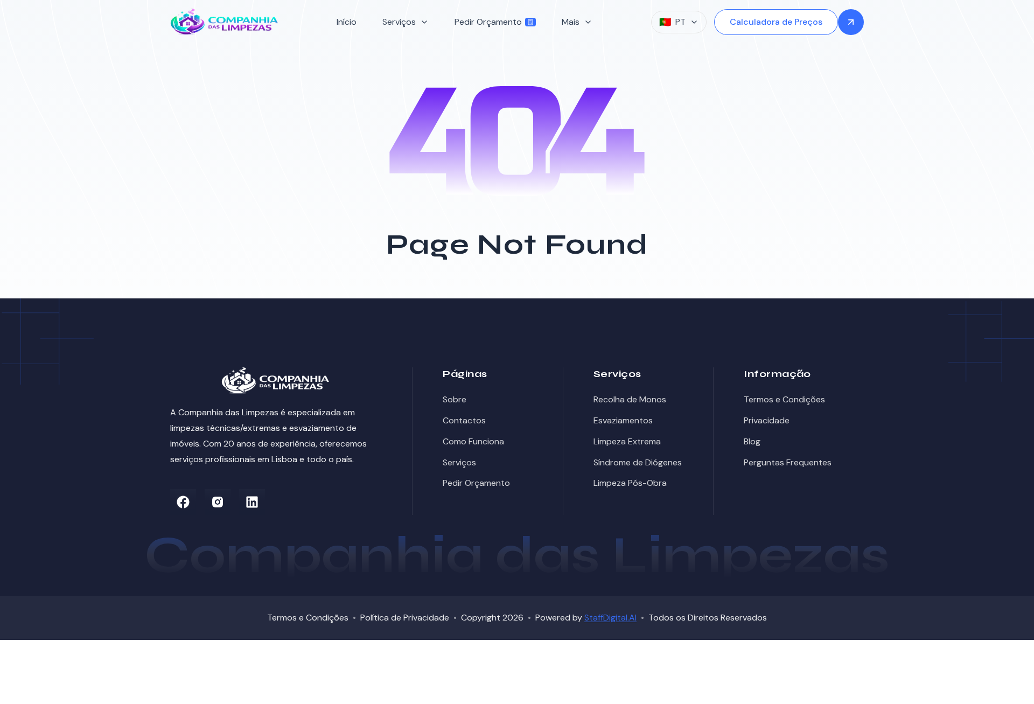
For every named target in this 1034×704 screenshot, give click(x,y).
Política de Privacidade (404, 617)
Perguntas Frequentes (788, 462)
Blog (752, 441)
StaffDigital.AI (610, 617)
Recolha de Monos (629, 399)
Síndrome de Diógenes (637, 462)
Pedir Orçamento (488, 21)
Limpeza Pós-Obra (630, 483)
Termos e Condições (784, 399)
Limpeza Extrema (627, 441)
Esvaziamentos (623, 420)
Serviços (459, 462)
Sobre (454, 399)
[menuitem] (346, 22)
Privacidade (767, 420)
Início (347, 21)
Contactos (464, 420)
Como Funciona (473, 441)
